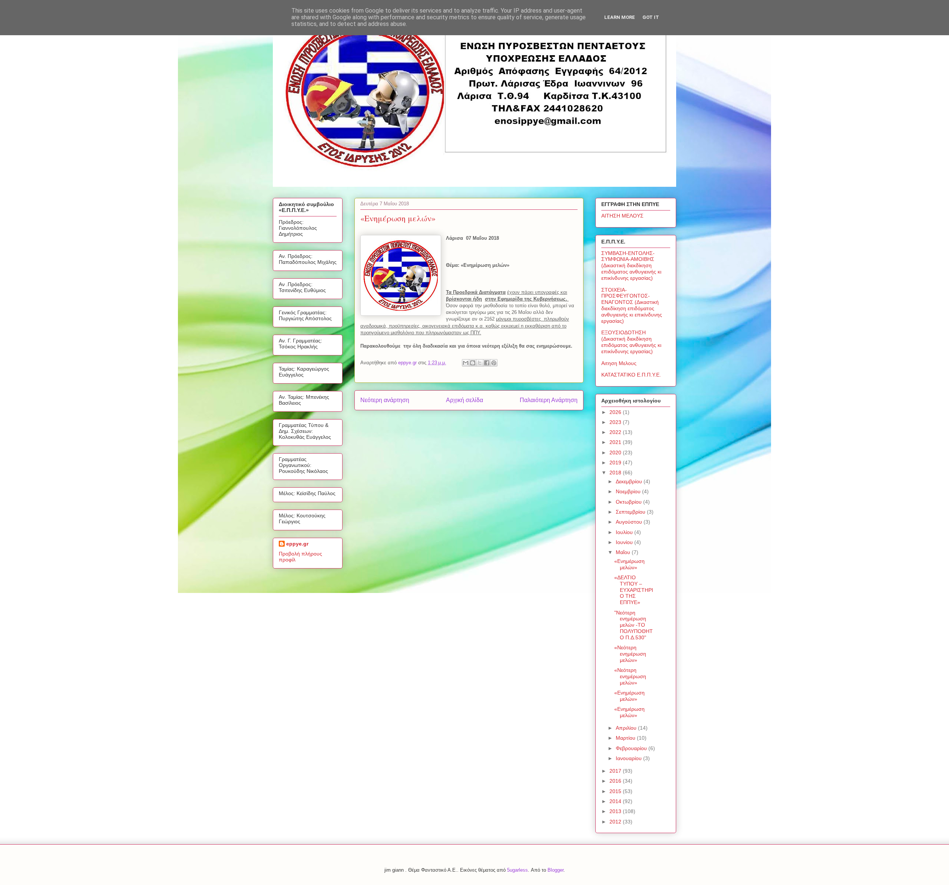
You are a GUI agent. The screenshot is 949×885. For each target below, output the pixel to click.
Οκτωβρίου (629, 502)
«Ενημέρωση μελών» (629, 564)
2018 (616, 472)
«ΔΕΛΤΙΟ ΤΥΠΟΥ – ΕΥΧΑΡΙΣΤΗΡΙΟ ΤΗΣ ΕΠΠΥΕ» (633, 589)
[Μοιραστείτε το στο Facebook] (486, 363)
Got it (650, 17)
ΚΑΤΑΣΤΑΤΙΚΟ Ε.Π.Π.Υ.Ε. (631, 375)
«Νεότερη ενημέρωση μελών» (630, 653)
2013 (616, 811)
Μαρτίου (626, 738)
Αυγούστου (630, 522)
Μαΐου (624, 552)
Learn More (619, 17)
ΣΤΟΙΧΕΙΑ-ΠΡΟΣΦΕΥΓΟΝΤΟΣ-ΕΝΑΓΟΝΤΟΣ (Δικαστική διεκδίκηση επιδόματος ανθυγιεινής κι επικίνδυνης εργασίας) (631, 305)
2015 (616, 791)
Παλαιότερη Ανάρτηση (549, 400)
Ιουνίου (625, 542)
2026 (616, 412)
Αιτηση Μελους (618, 363)
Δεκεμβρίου (630, 481)
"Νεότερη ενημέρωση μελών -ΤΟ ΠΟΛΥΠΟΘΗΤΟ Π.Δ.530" (633, 625)
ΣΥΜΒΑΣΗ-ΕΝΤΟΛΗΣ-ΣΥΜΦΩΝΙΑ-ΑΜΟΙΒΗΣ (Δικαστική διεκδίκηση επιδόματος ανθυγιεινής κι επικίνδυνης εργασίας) (631, 265)
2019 (616, 462)
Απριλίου (627, 728)
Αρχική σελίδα (464, 400)
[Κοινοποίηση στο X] (479, 363)
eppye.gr (297, 544)
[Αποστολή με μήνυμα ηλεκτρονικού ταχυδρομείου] (465, 363)
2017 (616, 771)
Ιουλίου (625, 532)
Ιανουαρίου (629, 758)
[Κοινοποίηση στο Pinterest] (493, 363)
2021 (616, 442)
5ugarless (517, 870)
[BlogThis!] (472, 363)
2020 (616, 452)
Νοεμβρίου (629, 491)
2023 (616, 422)
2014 (616, 801)
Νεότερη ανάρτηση (384, 400)
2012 (616, 822)
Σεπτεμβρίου (631, 512)
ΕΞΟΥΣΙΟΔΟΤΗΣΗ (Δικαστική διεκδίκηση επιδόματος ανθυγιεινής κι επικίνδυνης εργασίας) (631, 341)
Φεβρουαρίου (632, 748)
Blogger (555, 870)
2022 (616, 432)
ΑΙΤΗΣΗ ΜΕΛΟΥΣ (622, 216)
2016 (616, 781)
